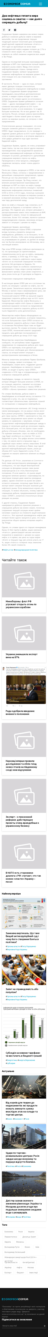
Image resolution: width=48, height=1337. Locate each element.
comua (17, 4)
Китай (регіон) (28, 1262)
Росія (27, 1119)
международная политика (26, 550)
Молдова (11, 1217)
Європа (8, 1242)
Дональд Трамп (29, 1237)
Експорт (8, 1273)
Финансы (20, 1242)
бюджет (20, 1273)
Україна (31, 1232)
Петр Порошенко (29, 946)
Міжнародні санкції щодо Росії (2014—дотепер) (21, 1257)
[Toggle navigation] (40, 4)
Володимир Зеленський (15, 1252)
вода (19, 1217)
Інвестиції (33, 1273)
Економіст (18, 1119)
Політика (11, 1166)
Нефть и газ (8, 550)
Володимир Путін (12, 1247)
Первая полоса (11, 1237)
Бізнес (9, 1119)
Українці (8, 1267)
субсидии (11, 1063)
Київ (37, 1247)
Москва (31, 1267)
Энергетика (12, 1060)
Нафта (19, 1267)
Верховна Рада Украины (17, 949)
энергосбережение (27, 1060)
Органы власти (13, 946)
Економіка (27, 1166)
